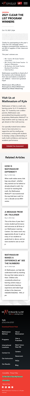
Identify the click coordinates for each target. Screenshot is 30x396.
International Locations (6, 346)
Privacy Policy (14, 373)
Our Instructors (7, 358)
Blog (16, 365)
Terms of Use (6, 384)
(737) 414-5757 (8, 322)
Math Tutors (19, 346)
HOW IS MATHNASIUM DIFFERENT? (11, 169)
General (5, 12)
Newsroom (19, 356)
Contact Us (6, 353)
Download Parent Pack (10, 327)
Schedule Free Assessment (15, 146)
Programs (5, 339)
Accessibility (5, 373)
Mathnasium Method (6, 333)
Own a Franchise (18, 339)
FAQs (17, 361)
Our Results (6, 364)
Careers (18, 351)
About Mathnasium (19, 333)
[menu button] (20, 3)
